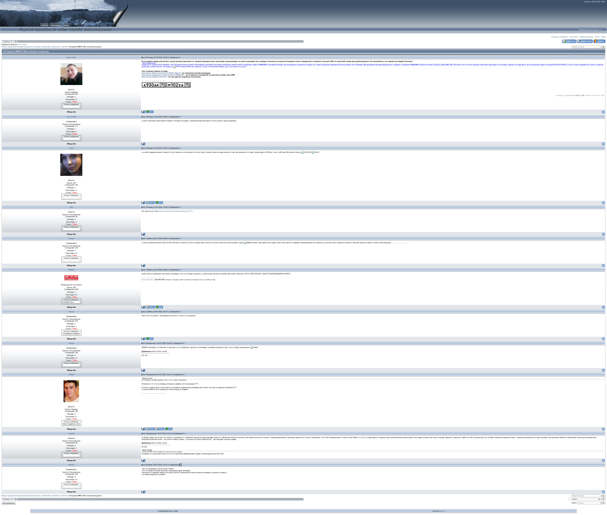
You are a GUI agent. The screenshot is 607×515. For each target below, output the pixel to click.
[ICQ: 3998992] (159, 306)
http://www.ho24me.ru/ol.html (154, 77)
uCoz (443, 511)
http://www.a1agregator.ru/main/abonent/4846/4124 (163, 75)
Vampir (71, 238)
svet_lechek (71, 117)
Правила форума (586, 37)
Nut (71, 207)
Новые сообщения (560, 37)
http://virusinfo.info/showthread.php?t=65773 (176, 211)
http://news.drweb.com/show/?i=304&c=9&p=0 (161, 73)
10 (185, 433)
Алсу (71, 148)
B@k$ (25, 44)
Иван (20, 44)
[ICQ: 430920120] (149, 338)
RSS (600, 30)
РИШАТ (71, 270)
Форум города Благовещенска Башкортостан (18, 47)
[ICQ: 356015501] (149, 111)
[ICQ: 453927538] (159, 202)
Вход (66, 24)
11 (180, 465)
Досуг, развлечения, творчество (48, 47)
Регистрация (56, 24)
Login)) (71, 433)
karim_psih (71, 57)
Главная (45, 24)
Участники (573, 37)
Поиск (597, 37)
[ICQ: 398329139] (168, 428)
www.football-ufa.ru (148, 279)
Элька (71, 312)
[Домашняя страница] (150, 306)
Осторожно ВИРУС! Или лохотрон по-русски (85, 47)
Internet (64, 47)
